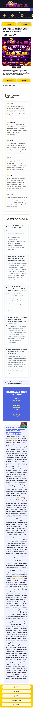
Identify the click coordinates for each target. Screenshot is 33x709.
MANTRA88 (13, 438)
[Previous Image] (3, 52)
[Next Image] (30, 52)
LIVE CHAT (17, 704)
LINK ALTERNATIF (17, 699)
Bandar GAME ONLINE (17, 498)
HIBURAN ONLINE (18, 576)
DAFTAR (24, 24)
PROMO (17, 687)
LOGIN (9, 24)
